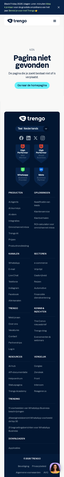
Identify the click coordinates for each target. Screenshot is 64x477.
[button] (55, 21)
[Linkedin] (28, 138)
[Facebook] (21, 138)
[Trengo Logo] (32, 119)
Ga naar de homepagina (32, 85)
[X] (35, 138)
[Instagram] (43, 138)
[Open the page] (32, 7)
